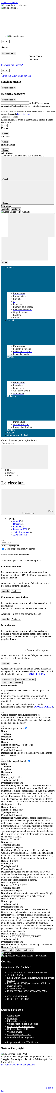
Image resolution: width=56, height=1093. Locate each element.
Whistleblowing (14, 1032)
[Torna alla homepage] (28, 211)
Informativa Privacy (16, 1021)
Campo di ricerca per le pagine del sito (19, 440)
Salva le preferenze (24, 950)
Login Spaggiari (23, 114)
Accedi (5, 41)
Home (10, 470)
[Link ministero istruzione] (14, 5)
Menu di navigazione (37, 512)
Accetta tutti (11, 682)
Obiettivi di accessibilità (18, 1029)
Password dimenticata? (12, 65)
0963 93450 (17, 975)
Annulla (5, 209)
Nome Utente (35, 56)
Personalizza (8, 679)
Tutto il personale (22, 532)
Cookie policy (13, 1015)
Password (34, 59)
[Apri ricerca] (31, 225)
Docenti (18, 524)
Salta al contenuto (9, 2)
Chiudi (5, 133)
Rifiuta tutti (25, 679)
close (4, 262)
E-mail (32, 103)
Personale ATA (21, 529)
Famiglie (18, 526)
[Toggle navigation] (24, 249)
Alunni (18, 521)
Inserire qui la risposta (37, 650)
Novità (10, 472)
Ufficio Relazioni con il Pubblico (22, 1023)
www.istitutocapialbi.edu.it (14, 761)
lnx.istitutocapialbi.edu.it (13, 728)
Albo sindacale (20, 534)
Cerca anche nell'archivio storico (20, 548)
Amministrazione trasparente (20, 1037)
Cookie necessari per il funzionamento (19, 714)
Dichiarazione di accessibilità (20, 1026)
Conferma (16, 209)
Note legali (12, 1018)
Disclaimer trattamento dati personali (18, 1064)
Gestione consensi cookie (19, 1034)
